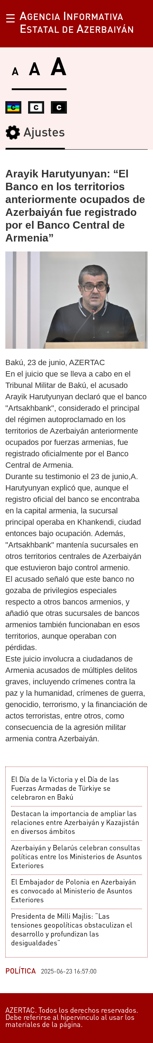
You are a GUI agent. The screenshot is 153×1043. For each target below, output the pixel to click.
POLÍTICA (20, 971)
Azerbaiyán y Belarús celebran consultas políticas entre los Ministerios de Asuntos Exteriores (76, 857)
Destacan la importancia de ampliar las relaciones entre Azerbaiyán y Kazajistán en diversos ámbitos (75, 823)
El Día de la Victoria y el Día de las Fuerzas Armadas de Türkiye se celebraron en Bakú (65, 789)
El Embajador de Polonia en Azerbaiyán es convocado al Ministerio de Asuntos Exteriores (73, 891)
